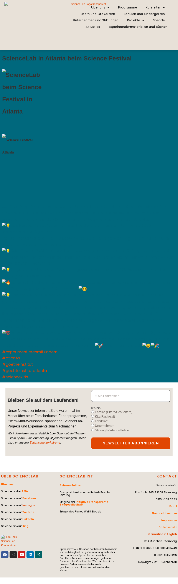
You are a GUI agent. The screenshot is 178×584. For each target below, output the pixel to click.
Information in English (162, 534)
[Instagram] (13, 554)
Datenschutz (168, 527)
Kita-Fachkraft (104, 416)
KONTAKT (167, 476)
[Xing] (38, 554)
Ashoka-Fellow (70, 485)
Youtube (28, 512)
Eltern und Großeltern (98, 14)
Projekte (133, 20)
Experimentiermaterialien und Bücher (138, 27)
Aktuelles (93, 27)
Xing (25, 526)
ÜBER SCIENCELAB (19, 476)
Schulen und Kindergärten (144, 14)
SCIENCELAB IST (76, 476)
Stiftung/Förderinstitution (111, 430)
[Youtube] (21, 554)
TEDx (25, 491)
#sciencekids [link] (15, 377)
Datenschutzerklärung (45, 442)
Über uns (98, 7)
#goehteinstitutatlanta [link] (24, 370)
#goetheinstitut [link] (17, 364)
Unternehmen (104, 425)
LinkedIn (28, 519)
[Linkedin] (30, 554)
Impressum (169, 520)
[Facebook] (4, 554)
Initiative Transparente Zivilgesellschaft (84, 503)
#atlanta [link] (11, 358)
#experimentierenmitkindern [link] (30, 352)
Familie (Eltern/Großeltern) (113, 412)
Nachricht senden (164, 513)
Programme (127, 7)
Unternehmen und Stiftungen (96, 20)
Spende (159, 20)
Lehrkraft (100, 421)
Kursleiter (153, 7)
